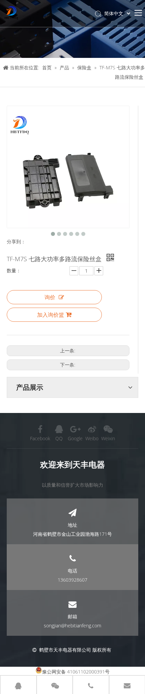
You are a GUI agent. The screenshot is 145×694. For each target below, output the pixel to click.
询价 (50, 297)
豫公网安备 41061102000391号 (76, 671)
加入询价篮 (50, 314)
